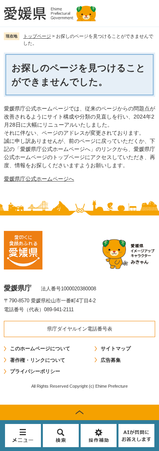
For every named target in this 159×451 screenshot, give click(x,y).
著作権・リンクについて (37, 360)
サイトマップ (116, 348)
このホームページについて (40, 348)
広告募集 (111, 360)
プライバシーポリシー (35, 371)
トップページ (37, 36)
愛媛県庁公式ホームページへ (39, 179)
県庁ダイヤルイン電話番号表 (79, 329)
